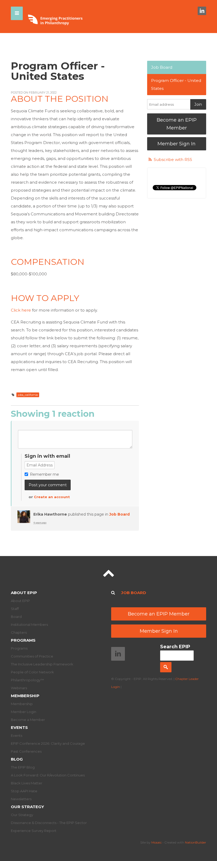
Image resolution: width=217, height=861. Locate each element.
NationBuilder (195, 842)
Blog (17, 759)
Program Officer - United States (176, 84)
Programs (23, 640)
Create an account (52, 497)
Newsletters (21, 799)
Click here (21, 310)
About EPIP (24, 592)
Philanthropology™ (27, 680)
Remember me (44, 474)
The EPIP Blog (23, 767)
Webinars (19, 688)
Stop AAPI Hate (24, 791)
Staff (15, 609)
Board (16, 616)
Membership (25, 695)
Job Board (119, 514)
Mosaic (156, 842)
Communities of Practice (32, 656)
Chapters (19, 632)
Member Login (23, 712)
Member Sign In (176, 144)
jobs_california (28, 395)
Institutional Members (29, 624)
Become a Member (28, 720)
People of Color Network (32, 672)
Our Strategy (27, 806)
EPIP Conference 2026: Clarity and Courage (48, 743)
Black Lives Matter (26, 783)
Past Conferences (26, 751)
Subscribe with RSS (173, 159)
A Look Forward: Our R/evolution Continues (48, 775)
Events (19, 727)
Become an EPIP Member (177, 124)
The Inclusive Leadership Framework (42, 664)
